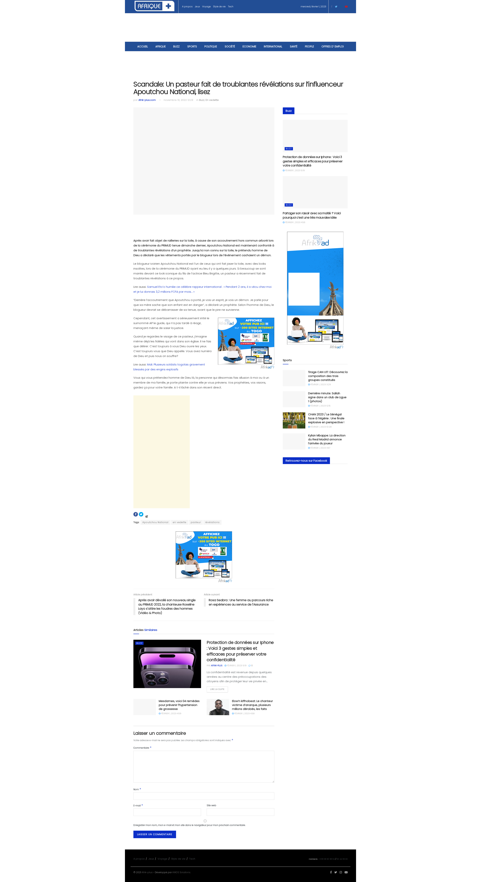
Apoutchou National (155, 522)
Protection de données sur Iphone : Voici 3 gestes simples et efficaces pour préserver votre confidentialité (240, 651)
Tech (230, 6)
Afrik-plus (147, 872)
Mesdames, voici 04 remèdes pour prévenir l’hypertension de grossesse (179, 705)
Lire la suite (217, 689)
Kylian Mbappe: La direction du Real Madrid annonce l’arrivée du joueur (327, 439)
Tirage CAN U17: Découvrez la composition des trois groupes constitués (328, 376)
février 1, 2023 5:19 (236, 665)
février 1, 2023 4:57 (320, 447)
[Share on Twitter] (141, 514)
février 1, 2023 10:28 (321, 426)
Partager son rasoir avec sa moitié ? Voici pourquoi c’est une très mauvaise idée (312, 215)
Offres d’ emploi (332, 46)
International (273, 46)
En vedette (212, 100)
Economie (249, 46)
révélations (212, 522)
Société (230, 46)
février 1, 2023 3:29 (320, 384)
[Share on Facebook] (135, 514)
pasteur (196, 522)
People (309, 46)
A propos (187, 6)
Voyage (206, 6)
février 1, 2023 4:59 (170, 713)
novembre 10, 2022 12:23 (178, 100)
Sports (192, 46)
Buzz (176, 46)
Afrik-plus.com (147, 100)
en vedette (179, 522)
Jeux (197, 6)
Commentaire (142, 747)
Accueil (142, 46)
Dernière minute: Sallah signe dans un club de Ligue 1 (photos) (327, 397)
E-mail (138, 805)
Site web (211, 805)
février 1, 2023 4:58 (244, 713)
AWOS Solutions (181, 872)
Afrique (160, 46)
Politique (210, 46)
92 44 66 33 (342, 859)
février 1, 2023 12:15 (320, 405)
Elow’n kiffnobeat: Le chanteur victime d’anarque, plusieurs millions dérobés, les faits (252, 705)
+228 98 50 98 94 (327, 859)
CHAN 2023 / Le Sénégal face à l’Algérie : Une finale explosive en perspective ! (326, 418)
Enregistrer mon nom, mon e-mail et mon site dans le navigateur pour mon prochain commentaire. (189, 825)
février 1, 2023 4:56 (294, 222)
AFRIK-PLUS (216, 665)
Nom (137, 789)
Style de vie (219, 6)
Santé (293, 46)
